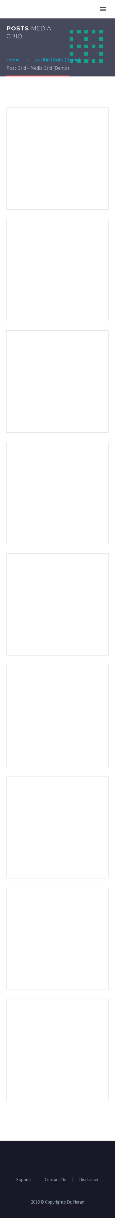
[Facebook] (53, 1157)
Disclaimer (89, 1179)
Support (24, 1179)
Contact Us (55, 1179)
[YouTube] (61, 1157)
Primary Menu (103, 9)
